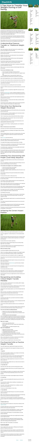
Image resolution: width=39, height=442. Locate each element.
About (17, 440)
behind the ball (12, 262)
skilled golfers (7, 92)
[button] (25, 2)
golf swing (4, 137)
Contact (21, 440)
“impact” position (3, 404)
